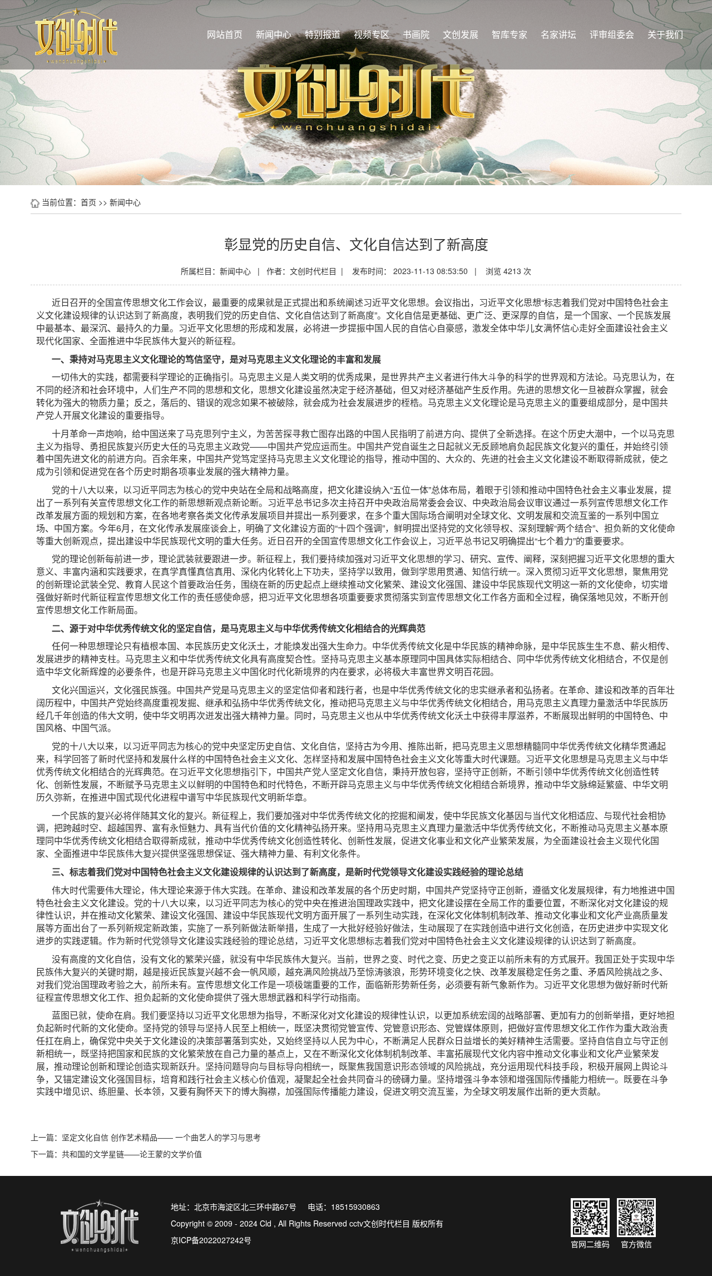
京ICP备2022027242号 (211, 1239)
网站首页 (225, 34)
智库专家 (509, 34)
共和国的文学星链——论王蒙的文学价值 (132, 1153)
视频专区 (371, 34)
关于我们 (665, 34)
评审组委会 (612, 34)
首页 (88, 201)
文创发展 (460, 34)
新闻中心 (273, 34)
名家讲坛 (558, 34)
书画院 (416, 34)
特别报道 (322, 34)
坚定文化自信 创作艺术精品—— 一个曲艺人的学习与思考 (161, 1137)
